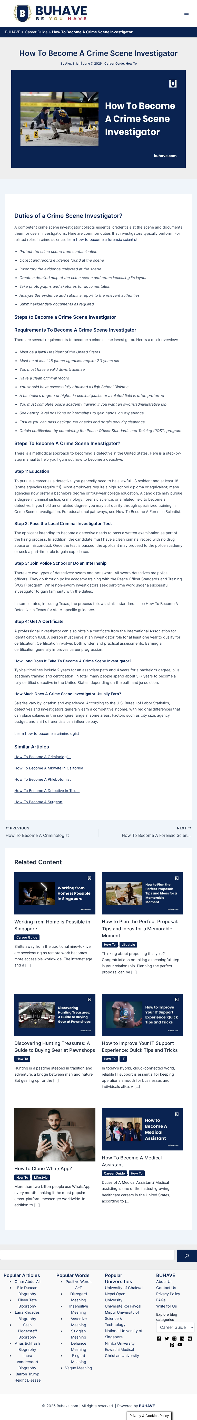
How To (131, 63)
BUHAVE (12, 32)
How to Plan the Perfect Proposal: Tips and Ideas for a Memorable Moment (140, 928)
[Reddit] (190, 1338)
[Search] (187, 1256)
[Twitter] (166, 1338)
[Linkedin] (182, 1338)
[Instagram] (174, 1338)
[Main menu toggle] (186, 13)
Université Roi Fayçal (123, 1306)
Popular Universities (118, 1278)
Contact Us (166, 1287)
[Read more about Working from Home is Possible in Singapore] (54, 893)
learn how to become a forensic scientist (102, 239)
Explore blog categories (166, 1317)
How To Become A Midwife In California (48, 768)
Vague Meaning (78, 1368)
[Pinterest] (172, 1344)
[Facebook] (159, 1338)
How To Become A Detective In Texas (47, 790)
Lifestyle (128, 944)
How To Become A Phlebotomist (42, 779)
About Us (164, 1281)
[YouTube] (180, 1344)
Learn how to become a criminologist (46, 733)
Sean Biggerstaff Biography (27, 1331)
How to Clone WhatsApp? (43, 1168)
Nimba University (120, 1343)
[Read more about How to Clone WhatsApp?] (54, 1134)
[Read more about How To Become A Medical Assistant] (142, 1129)
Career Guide (36, 32)
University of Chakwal (124, 1287)
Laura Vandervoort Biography (27, 1361)
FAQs (161, 1300)
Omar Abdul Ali (27, 1281)
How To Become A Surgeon (38, 802)
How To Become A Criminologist (42, 757)
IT (123, 1059)
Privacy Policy (168, 1294)
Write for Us (166, 1306)
